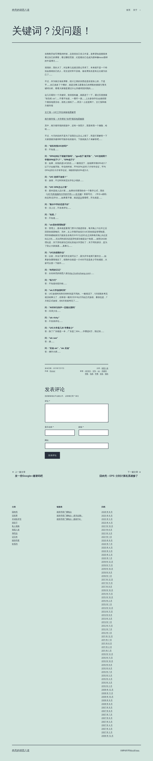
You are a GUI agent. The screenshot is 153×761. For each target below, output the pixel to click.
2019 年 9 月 (106, 572)
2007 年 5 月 (106, 722)
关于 (135, 10)
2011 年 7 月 (106, 640)
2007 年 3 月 (106, 729)
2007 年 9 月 (106, 707)
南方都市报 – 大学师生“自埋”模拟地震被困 (64, 119)
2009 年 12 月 (107, 690)
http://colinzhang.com (79, 273)
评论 (47, 401)
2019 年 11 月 (107, 565)
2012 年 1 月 (106, 633)
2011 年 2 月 (106, 647)
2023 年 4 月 (107, 523)
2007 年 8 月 (106, 711)
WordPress (134, 750)
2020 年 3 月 (107, 551)
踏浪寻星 (15, 540)
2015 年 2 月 (106, 601)
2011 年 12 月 (107, 636)
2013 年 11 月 (107, 611)
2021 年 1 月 (106, 537)
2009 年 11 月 (107, 693)
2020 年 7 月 (106, 544)
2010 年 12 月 (107, 654)
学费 (96, 374)
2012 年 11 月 (107, 626)
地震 (91, 374)
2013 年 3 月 (106, 618)
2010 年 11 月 (107, 658)
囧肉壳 (15, 512)
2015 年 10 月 (107, 597)
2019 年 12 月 (107, 562)
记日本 (15, 537)
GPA (94, 371)
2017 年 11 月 (107, 583)
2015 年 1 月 (106, 604)
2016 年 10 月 (107, 590)
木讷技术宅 (16, 519)
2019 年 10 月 (107, 569)
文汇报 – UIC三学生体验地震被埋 (60, 112)
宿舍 (101, 374)
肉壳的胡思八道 (20, 9)
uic (99, 371)
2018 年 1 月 (106, 576)
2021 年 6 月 (106, 530)
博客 (86, 374)
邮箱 (81, 427)
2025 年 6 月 (107, 515)
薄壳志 (15, 533)
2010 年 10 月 (107, 661)
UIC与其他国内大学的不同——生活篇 (64, 194)
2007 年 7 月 (106, 714)
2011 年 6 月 (106, 643)
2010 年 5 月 (106, 675)
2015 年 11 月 (107, 594)
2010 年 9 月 (106, 665)
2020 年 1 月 (106, 558)
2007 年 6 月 (106, 718)
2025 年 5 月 (107, 519)
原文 (80, 197)
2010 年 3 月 (106, 682)
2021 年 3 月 (106, 533)
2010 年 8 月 (106, 668)
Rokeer (52, 371)
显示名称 (49, 427)
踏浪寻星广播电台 (64, 512)
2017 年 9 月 (106, 586)
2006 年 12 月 (107, 736)
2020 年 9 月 (107, 540)
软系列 (15, 544)
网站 (47, 440)
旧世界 (15, 515)
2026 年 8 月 (107, 512)
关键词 (104, 371)
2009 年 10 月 (107, 697)
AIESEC (88, 371)
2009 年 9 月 (107, 700)
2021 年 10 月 (107, 526)
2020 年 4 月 (107, 547)
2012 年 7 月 (106, 629)
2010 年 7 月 (106, 672)
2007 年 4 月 (107, 725)
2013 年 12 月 (107, 608)
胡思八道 (105, 368)
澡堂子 (15, 523)
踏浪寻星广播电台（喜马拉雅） (70, 515)
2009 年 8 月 (107, 704)
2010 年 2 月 (106, 686)
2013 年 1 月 (106, 622)
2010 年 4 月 (106, 679)
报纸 (106, 374)
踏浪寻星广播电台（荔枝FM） (69, 519)
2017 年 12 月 (107, 579)
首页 (128, 10)
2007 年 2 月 (106, 732)
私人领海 (15, 526)
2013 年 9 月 (106, 615)
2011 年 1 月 (106, 650)
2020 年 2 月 (107, 555)
